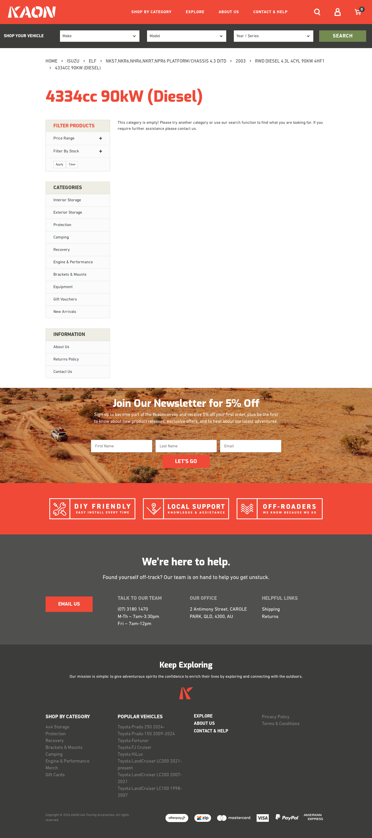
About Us (61, 347)
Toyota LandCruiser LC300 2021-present (150, 765)
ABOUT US (229, 12)
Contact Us (62, 372)
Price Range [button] (63, 138)
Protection (62, 225)
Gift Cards (55, 775)
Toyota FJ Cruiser (134, 748)
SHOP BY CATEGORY (151, 12)
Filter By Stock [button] (66, 151)
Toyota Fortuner (133, 741)
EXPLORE (195, 12)
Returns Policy (66, 359)
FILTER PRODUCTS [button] (74, 126)
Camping (61, 237)
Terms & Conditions (281, 724)
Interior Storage (67, 200)
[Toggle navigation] (317, 12)
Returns (270, 616)
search (343, 36)
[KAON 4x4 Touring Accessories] (30, 12)
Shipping (271, 609)
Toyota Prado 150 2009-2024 (146, 734)
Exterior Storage (67, 213)
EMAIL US (69, 604)
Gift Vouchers (65, 299)
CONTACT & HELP (270, 12)
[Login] (337, 12)
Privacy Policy (276, 717)
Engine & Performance (73, 262)
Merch (52, 768)
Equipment (63, 287)
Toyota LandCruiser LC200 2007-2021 (150, 778)
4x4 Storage (57, 727)
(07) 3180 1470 (133, 609)
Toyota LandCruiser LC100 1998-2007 (150, 792)
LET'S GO (186, 461)
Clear (72, 164)
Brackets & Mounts (70, 275)
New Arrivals (64, 312)
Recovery (61, 250)
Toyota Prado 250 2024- (141, 727)
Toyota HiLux (130, 754)
